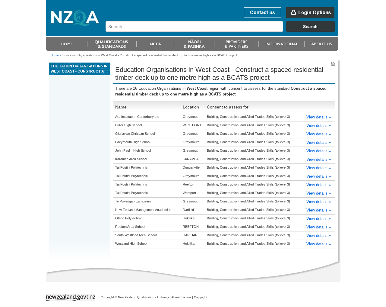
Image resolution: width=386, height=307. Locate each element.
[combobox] (223, 30)
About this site (181, 297)
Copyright (200, 297)
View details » (318, 117)
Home (55, 55)
